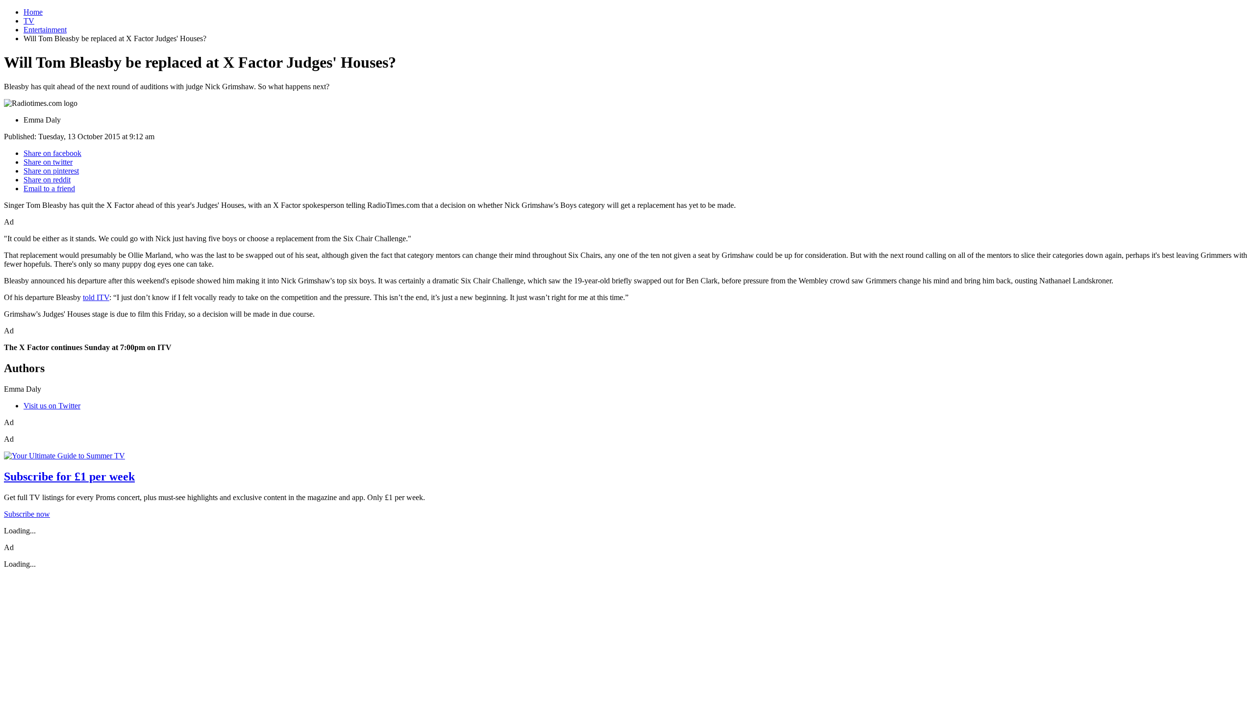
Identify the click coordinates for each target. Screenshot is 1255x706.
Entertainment (45, 29)
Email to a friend (49, 188)
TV (29, 21)
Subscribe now (27, 514)
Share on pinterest (51, 171)
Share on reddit (47, 180)
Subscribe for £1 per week (69, 476)
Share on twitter (48, 162)
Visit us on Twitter (52, 406)
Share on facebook (52, 153)
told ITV (96, 297)
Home (33, 12)
